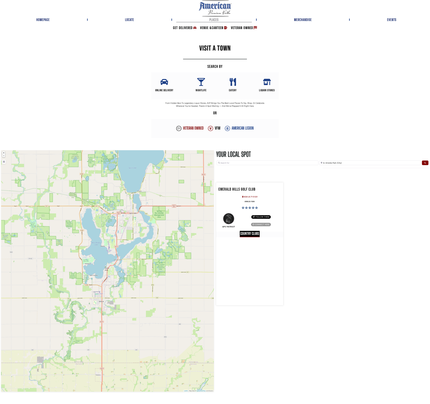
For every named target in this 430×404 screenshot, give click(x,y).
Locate (129, 20)
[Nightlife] (201, 82)
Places (214, 20)
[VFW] (210, 128)
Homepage (43, 20)
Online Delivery (164, 90)
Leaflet (186, 391)
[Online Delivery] (164, 82)
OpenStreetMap (201, 391)
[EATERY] (233, 82)
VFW (217, 128)
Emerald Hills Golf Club (237, 189)
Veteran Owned (193, 128)
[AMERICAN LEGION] (227, 128)
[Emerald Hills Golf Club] (107, 268)
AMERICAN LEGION (243, 128)
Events (391, 20)
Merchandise (303, 20)
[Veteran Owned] (178, 128)
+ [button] (3, 153)
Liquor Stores (267, 90)
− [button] (3, 155)
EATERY (233, 90)
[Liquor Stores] (267, 82)
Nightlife (201, 90)
